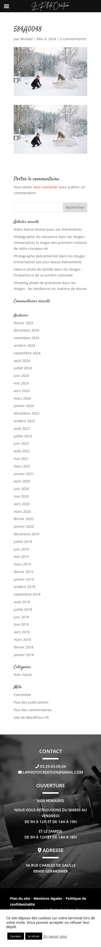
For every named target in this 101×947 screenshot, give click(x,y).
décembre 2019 (26, 534)
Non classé (23, 674)
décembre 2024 (26, 330)
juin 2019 (21, 549)
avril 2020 (22, 504)
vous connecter (45, 187)
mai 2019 (21, 556)
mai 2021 (21, 458)
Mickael (26, 38)
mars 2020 (22, 511)
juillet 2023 (23, 436)
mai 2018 (21, 624)
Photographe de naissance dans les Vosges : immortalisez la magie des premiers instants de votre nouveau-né (50, 242)
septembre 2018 (27, 594)
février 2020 (23, 518)
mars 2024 (22, 398)
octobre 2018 (24, 586)
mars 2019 (22, 564)
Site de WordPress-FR (31, 717)
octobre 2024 (24, 345)
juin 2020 (21, 488)
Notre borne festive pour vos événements (48, 229)
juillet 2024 (23, 368)
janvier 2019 (24, 579)
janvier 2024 (24, 405)
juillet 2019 (23, 541)
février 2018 (23, 647)
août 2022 (22, 451)
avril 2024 (22, 390)
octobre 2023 (24, 421)
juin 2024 (21, 375)
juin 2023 (21, 443)
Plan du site (20, 898)
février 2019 (23, 571)
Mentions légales (48, 898)
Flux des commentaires (33, 709)
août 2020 (22, 481)
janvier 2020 (24, 526)
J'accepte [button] (15, 936)
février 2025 (23, 323)
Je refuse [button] (33, 936)
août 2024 (22, 360)
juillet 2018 (23, 609)
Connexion (22, 694)
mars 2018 (22, 639)
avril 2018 (22, 632)
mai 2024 (21, 383)
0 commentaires (73, 38)
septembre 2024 (27, 353)
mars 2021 (22, 466)
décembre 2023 (26, 413)
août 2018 (22, 601)
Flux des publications (31, 702)
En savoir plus (55, 936)
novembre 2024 (26, 338)
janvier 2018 (24, 654)
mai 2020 (21, 496)
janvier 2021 (24, 473)
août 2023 (22, 428)
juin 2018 (21, 617)
